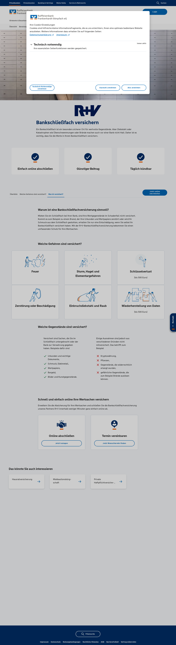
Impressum (62, 34)
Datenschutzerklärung (41, 34)
